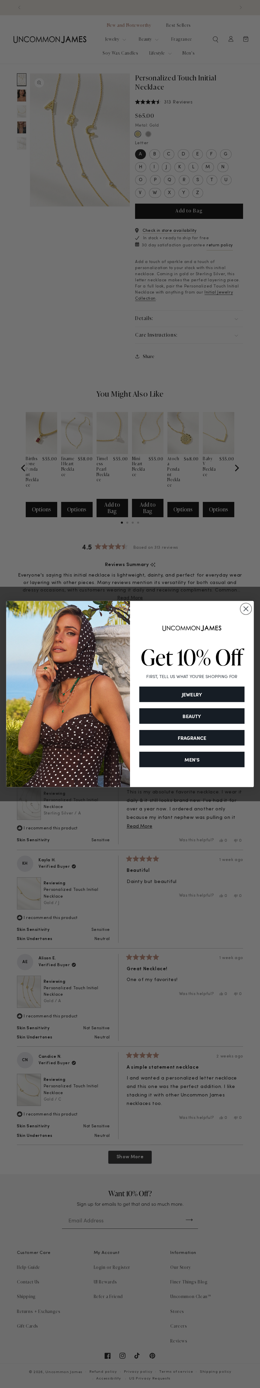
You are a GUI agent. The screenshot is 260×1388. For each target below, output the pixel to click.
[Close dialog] (245, 608)
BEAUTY (191, 716)
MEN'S (192, 759)
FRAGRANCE (192, 737)
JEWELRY (192, 694)
